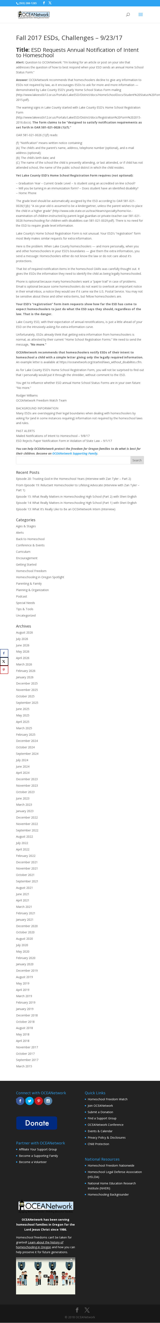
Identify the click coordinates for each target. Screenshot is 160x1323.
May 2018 (22, 1034)
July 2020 (22, 945)
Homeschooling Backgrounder (108, 1194)
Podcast (21, 596)
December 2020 (27, 926)
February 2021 (25, 913)
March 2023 (24, 805)
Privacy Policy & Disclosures (107, 1137)
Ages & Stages (26, 526)
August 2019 (24, 977)
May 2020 (22, 951)
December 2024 (27, 741)
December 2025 (27, 683)
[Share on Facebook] (4, 653)
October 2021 (25, 875)
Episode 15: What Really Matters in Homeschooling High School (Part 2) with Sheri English (76, 496)
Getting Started (26, 564)
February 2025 (25, 734)
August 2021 (24, 888)
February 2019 (25, 1002)
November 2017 (27, 1047)
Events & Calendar (100, 1131)
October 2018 (25, 1022)
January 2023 (25, 811)
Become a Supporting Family (38, 1156)
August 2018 (24, 1028)
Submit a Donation (100, 1112)
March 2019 (24, 996)
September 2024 (27, 754)
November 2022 (27, 824)
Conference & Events (30, 545)
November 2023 (27, 785)
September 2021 (27, 881)
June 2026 (22, 645)
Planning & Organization (32, 590)
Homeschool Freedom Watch (108, 1099)
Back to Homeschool (30, 539)
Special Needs (25, 603)
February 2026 (25, 671)
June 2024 (22, 766)
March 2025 (24, 728)
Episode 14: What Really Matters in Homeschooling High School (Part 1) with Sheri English (76, 503)
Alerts (20, 533)
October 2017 (25, 1054)
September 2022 (27, 830)
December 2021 (27, 862)
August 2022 (24, 836)
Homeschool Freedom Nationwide (111, 1165)
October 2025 (25, 696)
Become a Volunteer (33, 1162)
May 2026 (22, 651)
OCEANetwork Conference (106, 1125)
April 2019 (22, 990)
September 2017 (27, 1060)
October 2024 (25, 747)
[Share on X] (4, 661)
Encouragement (27, 558)
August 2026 (24, 632)
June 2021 (22, 894)
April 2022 (22, 849)
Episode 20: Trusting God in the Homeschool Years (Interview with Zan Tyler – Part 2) (73, 479)
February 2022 (25, 856)
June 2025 (22, 709)
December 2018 (27, 1015)
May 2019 (22, 983)
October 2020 (25, 932)
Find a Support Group (102, 1118)
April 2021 (22, 900)
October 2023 (25, 792)
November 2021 (27, 868)
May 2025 (22, 715)
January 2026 (25, 677)
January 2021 (25, 920)
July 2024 (22, 760)
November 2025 (27, 690)
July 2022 (22, 843)
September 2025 (27, 703)
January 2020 (25, 964)
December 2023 (27, 779)
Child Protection (98, 1144)
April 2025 (22, 722)
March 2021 (24, 907)
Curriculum (23, 552)
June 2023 (22, 798)
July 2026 (22, 639)
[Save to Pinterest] (4, 670)
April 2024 (22, 773)
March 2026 (24, 664)
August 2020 (24, 939)
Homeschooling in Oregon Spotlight (40, 577)
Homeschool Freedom (31, 571)
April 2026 (22, 658)
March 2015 (24, 1066)
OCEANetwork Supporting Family (74, 453)
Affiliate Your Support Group (38, 1149)
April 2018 (22, 1041)
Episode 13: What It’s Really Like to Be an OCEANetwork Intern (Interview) (65, 509)
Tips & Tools (24, 609)
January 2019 (25, 1009)
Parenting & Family (29, 583)
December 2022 (27, 817)
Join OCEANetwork (100, 1106)
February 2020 (25, 958)
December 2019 (27, 970)
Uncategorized (26, 615)
